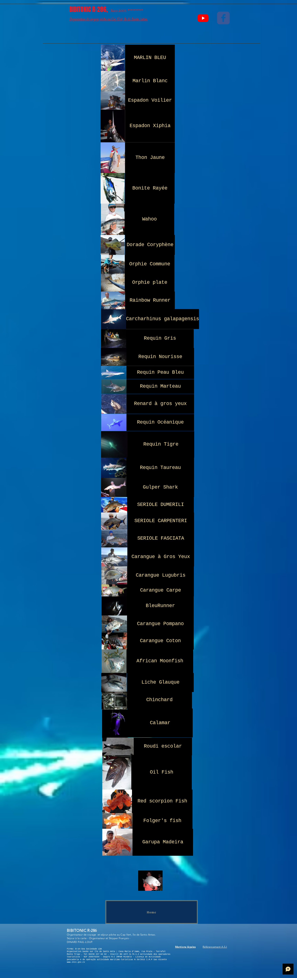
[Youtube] (203, 18)
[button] (185, 947)
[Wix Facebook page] (223, 18)
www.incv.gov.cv (76, 962)
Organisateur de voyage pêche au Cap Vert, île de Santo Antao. (108, 19)
